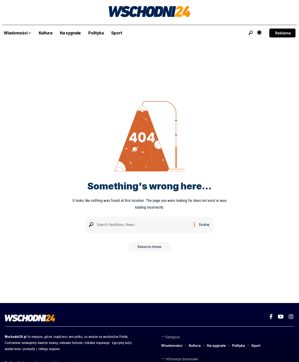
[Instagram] (291, 316)
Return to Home (149, 247)
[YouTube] (281, 316)
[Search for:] (143, 225)
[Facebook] (271, 316)
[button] (251, 33)
